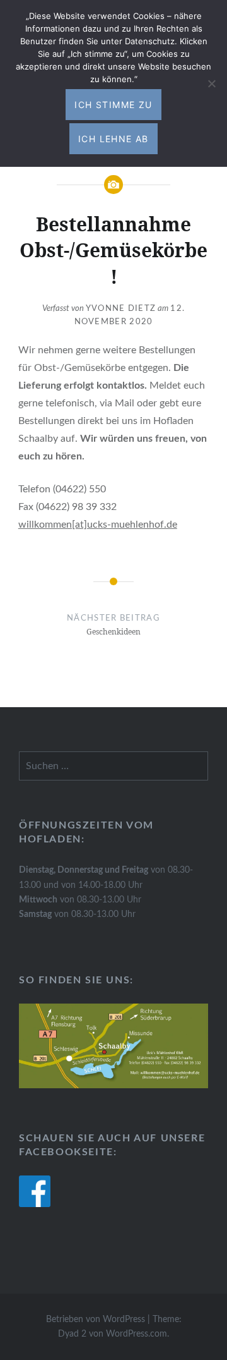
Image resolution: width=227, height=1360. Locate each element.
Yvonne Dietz (121, 309)
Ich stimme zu (113, 104)
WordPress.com (136, 1334)
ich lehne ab (113, 138)
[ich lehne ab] (211, 83)
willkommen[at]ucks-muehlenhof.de (97, 524)
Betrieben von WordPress (95, 1319)
